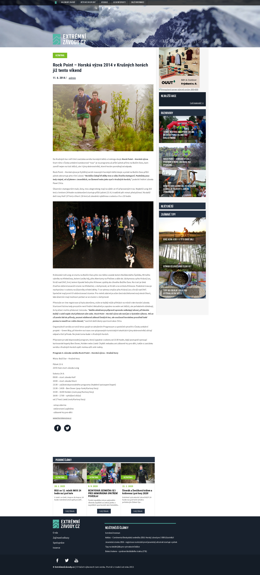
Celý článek (69, 511)
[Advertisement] (104, 445)
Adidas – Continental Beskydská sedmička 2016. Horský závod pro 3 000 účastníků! (139, 537)
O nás (55, 532)
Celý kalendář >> (197, 103)
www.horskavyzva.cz (62, 418)
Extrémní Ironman (112, 533)
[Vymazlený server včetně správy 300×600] (178, 89)
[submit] (96, 8)
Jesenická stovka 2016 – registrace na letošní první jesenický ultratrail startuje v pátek (141, 542)
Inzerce (56, 547)
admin (72, 77)
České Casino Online (165, 305)
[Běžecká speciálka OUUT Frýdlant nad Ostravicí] (179, 67)
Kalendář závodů (68, 2)
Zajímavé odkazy (61, 537)
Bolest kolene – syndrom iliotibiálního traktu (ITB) (126, 551)
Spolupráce (58, 542)
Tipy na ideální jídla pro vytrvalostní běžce (122, 546)
